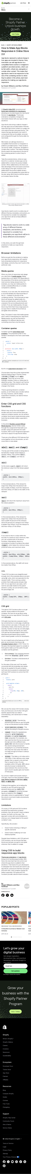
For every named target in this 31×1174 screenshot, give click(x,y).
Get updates (15, 971)
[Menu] (29, 3)
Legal (4, 1147)
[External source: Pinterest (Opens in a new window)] (4, 1165)
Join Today (15, 34)
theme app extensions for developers (13, 111)
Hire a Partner (7, 1124)
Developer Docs (8, 1066)
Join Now (23, 3)
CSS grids (7, 617)
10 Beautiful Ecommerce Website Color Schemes (13, 930)
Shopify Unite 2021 (9, 109)
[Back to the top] (5, 1027)
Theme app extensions (8, 857)
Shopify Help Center (9, 1118)
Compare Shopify (8, 1093)
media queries (16, 276)
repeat (7, 732)
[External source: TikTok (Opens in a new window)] (20, 1161)
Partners (5, 1076)
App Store (6, 1073)
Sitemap (5, 1153)
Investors (6, 1049)
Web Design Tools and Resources (11, 926)
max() (4, 501)
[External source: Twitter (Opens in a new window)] (7, 895)
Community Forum (8, 1121)
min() (18, 466)
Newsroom (6, 1052)
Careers (5, 1045)
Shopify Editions (8, 1042)
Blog (4, 1090)
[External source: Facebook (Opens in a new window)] (2, 895)
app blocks (12, 115)
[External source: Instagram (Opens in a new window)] (16, 1161)
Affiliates (5, 1080)
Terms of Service (8, 1143)
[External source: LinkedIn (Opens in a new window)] (11, 895)
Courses (5, 1100)
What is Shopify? (8, 1039)
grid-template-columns (14, 727)
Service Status (7, 1128)
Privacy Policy (7, 1150)
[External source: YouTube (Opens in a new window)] (12, 1161)
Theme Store (7, 1069)
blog (2, 45)
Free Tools (6, 1104)
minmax (7, 756)
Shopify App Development (14, 45)
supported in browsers (15, 369)
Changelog (6, 1107)
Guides (5, 1097)
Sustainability (7, 1055)
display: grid (10, 720)
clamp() (5, 545)
